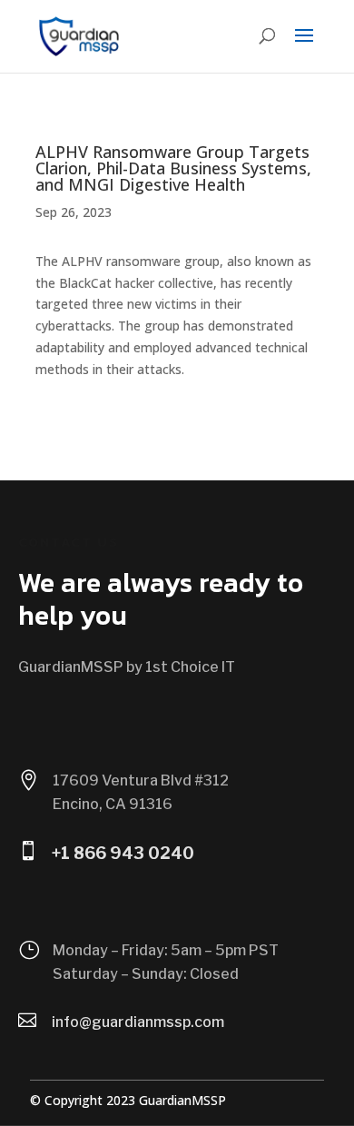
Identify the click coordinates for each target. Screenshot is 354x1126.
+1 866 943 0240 (123, 853)
